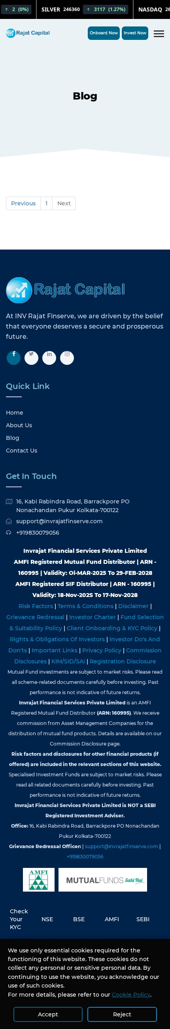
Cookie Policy (131, 994)
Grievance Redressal (36, 617)
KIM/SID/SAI (69, 661)
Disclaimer (134, 606)
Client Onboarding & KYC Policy (113, 628)
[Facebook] (14, 358)
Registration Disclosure (123, 661)
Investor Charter (93, 617)
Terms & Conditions (86, 606)
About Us (19, 425)
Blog (12, 437)
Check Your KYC (19, 919)
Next (64, 203)
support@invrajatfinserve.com (59, 521)
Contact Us (21, 450)
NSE (47, 919)
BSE (79, 919)
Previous (23, 203)
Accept (48, 1014)
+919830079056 (37, 532)
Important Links (55, 650)
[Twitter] (31, 358)
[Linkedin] (49, 358)
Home (14, 412)
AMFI (112, 919)
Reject (122, 1014)
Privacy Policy (102, 650)
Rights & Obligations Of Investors (58, 639)
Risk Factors (37, 606)
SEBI (142, 919)
